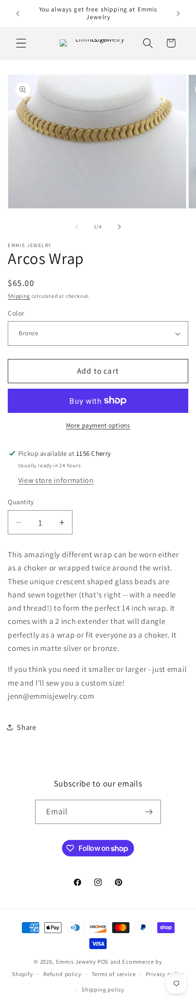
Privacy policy (165, 974)
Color (16, 313)
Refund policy (62, 974)
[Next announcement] (178, 13)
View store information (56, 480)
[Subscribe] (149, 812)
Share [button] (26, 727)
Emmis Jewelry (76, 962)
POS (103, 962)
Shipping (19, 295)
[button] (21, 43)
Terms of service (114, 974)
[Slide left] (77, 227)
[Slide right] (119, 227)
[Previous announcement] (18, 13)
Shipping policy (103, 989)
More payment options (98, 425)
